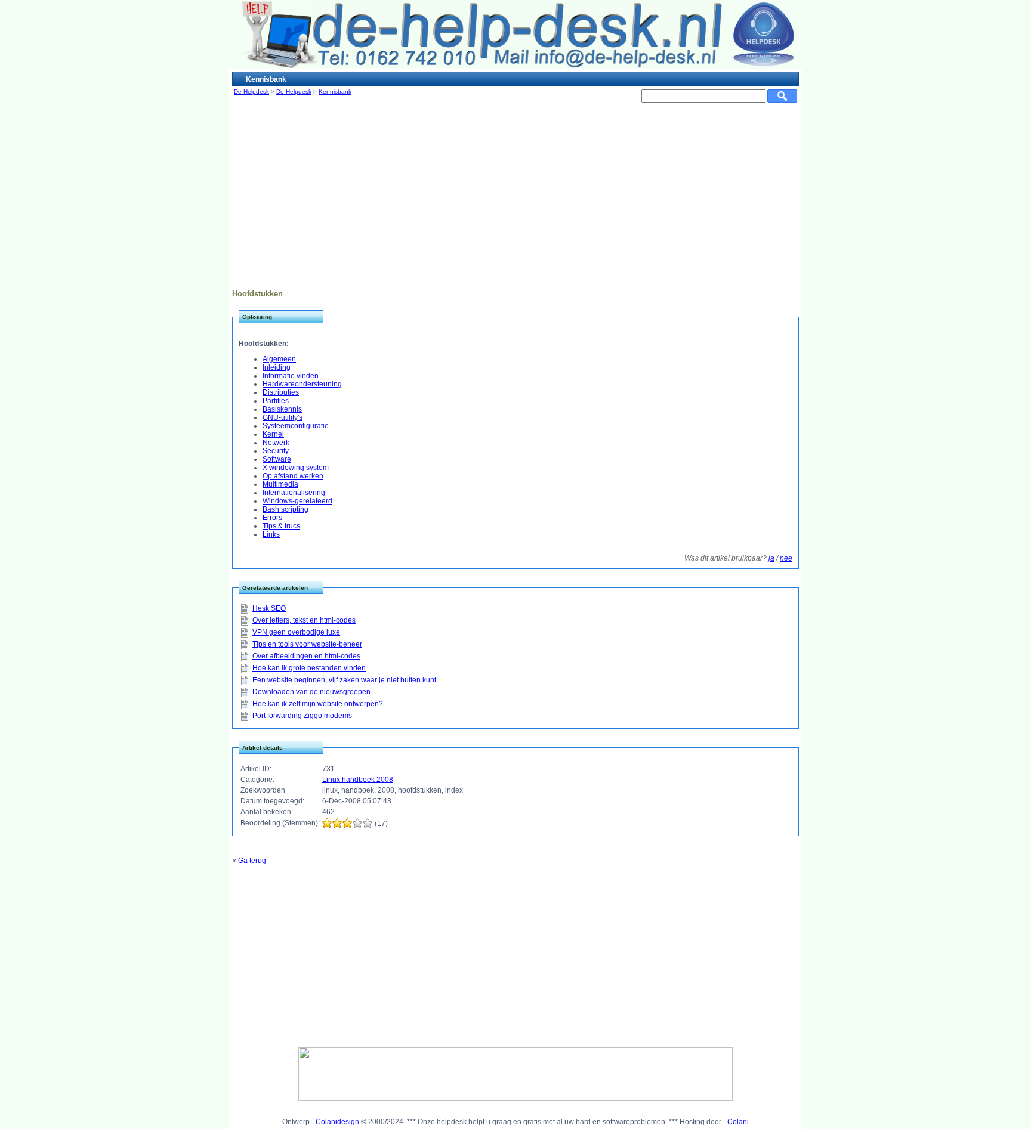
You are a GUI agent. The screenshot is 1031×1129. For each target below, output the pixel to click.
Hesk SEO (269, 608)
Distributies (281, 392)
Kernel (273, 434)
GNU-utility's (282, 417)
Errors (272, 518)
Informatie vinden (291, 376)
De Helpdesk (251, 91)
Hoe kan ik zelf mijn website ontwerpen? (317, 704)
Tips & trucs (281, 526)
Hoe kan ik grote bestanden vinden (309, 668)
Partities (276, 401)
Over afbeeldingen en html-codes (306, 656)
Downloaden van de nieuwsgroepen (311, 692)
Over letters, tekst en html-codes (304, 620)
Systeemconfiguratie (296, 426)
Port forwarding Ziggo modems (302, 716)
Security (276, 451)
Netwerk (276, 442)
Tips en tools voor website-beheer (307, 644)
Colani (738, 1122)
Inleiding (277, 367)
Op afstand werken (293, 476)
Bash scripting (285, 509)
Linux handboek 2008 (357, 779)
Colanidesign (337, 1122)
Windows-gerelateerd (297, 501)
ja (771, 558)
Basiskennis (282, 409)
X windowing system (296, 467)
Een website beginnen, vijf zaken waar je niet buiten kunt (344, 680)
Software (277, 459)
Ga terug (252, 860)
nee (786, 558)
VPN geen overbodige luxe (296, 632)
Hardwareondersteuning (302, 384)
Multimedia (280, 484)
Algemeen (279, 359)
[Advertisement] (515, 199)
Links (271, 534)
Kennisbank (335, 91)
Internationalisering (294, 492)
